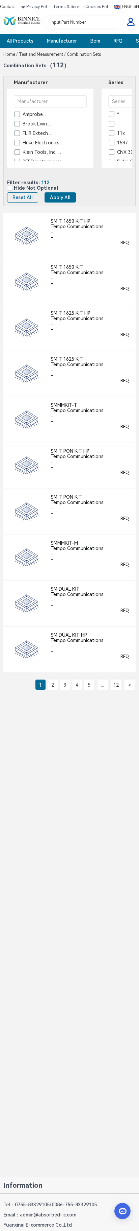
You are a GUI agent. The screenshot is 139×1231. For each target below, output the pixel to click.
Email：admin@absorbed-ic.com (39, 1214)
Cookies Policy (98, 7)
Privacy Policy (38, 7)
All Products (20, 41)
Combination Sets (83, 54)
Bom (95, 41)
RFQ (118, 41)
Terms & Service (67, 7)
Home (10, 54)
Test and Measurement (42, 54)
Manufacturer (62, 41)
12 (116, 685)
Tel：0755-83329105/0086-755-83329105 (50, 1204)
